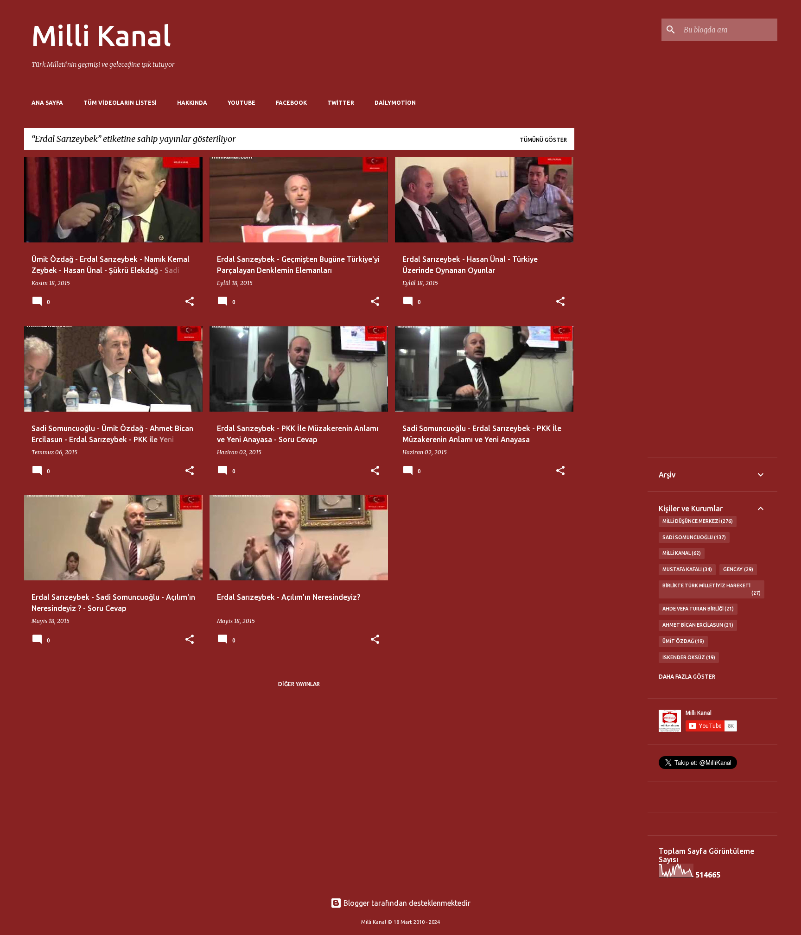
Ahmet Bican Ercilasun (697, 625)
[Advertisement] (611, 296)
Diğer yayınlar (299, 684)
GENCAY (737, 569)
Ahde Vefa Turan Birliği (697, 608)
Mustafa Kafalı (686, 569)
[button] (189, 302)
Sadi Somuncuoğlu (693, 537)
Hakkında (192, 103)
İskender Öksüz (688, 657)
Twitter (340, 103)
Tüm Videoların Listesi (120, 103)
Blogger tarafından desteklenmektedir (406, 903)
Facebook (291, 103)
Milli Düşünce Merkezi (696, 521)
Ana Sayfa (47, 103)
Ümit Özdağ (682, 641)
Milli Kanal (101, 35)
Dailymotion (395, 103)
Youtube (241, 103)
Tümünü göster (543, 140)
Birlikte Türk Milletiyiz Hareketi (710, 589)
